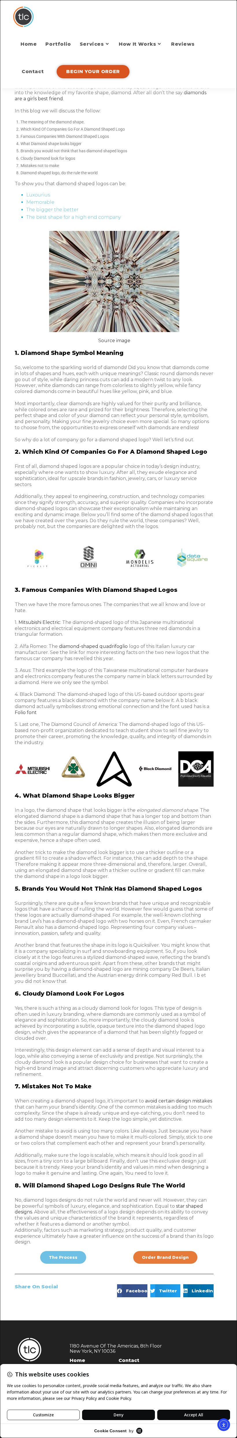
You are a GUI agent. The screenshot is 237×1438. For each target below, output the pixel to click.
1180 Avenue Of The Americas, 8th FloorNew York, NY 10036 (116, 1349)
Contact (128, 1360)
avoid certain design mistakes (178, 1101)
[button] (132, 1290)
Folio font (26, 712)
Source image (114, 340)
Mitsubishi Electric (39, 622)
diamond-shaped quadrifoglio (93, 646)
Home (77, 1360)
